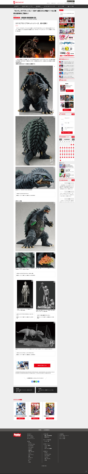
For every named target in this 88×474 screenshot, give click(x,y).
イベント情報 (63, 436)
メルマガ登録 (71, 1)
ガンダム (29, 442)
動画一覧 (46, 451)
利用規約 (40, 429)
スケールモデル (30, 447)
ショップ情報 (63, 438)
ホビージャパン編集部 (48, 448)
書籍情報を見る (66, 109)
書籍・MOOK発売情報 (48, 435)
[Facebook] (32, 381)
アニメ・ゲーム (30, 454)
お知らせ (48, 3)
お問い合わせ (53, 3)
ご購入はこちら (20, 418)
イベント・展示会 (47, 445)
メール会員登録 (30, 436)
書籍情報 (62, 434)
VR (28, 460)
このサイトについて (60, 3)
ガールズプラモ (30, 445)
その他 (29, 462)
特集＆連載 (46, 434)
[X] (34, 381)
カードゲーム (30, 457)
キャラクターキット (30, 17)
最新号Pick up (47, 436)
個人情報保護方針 (47, 429)
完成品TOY (30, 450)
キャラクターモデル (16, 17)
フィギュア (30, 448)
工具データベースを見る (66, 132)
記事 (69, 183)
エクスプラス (24, 17)
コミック (29, 459)
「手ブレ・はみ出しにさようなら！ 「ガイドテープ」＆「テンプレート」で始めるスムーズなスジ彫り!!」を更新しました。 (67, 195)
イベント (29, 453)
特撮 (34, 17)
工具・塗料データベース (65, 435)
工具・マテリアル (31, 451)
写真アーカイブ (47, 444)
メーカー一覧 (47, 441)
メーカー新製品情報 (48, 439)
